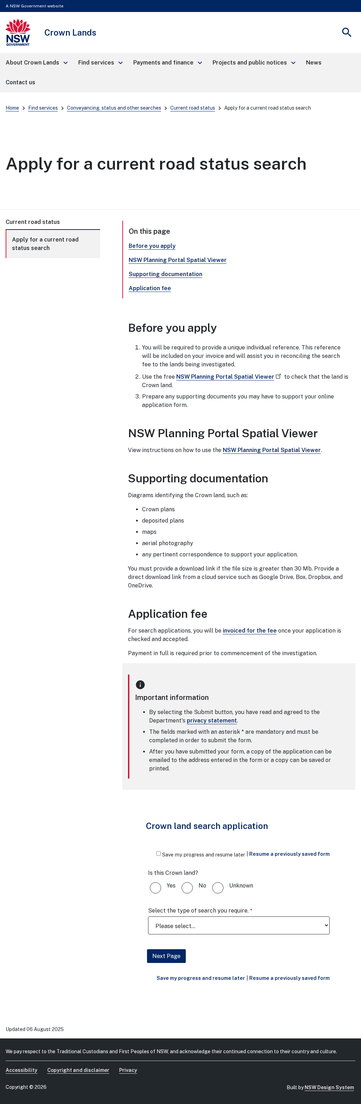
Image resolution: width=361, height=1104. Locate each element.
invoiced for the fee (250, 630)
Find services (43, 108)
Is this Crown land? (173, 873)
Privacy (128, 1070)
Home (12, 108)
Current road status (192, 108)
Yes (171, 885)
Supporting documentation (165, 274)
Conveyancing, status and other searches (114, 108)
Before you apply (152, 246)
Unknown (241, 885)
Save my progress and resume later (203, 855)
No (202, 885)
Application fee (150, 288)
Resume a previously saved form (289, 854)
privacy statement (212, 720)
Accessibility (21, 1070)
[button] (36, 63)
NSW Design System (329, 1087)
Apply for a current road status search (45, 243)
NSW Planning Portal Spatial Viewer (178, 260)
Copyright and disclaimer (78, 1070)
